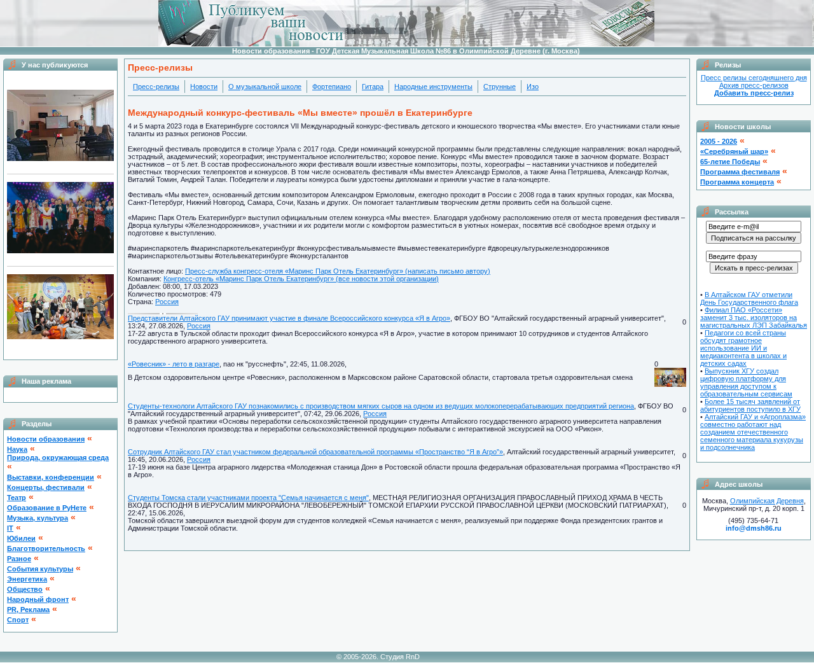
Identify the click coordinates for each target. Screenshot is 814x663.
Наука (17, 449)
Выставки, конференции (50, 477)
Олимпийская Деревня (767, 501)
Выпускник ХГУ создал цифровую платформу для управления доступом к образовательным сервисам (746, 382)
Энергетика (27, 579)
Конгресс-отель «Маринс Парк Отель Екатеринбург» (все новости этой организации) (301, 279)
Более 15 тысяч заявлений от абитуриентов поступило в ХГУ (750, 405)
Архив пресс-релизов (754, 85)
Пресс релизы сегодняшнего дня (754, 77)
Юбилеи (21, 538)
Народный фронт (38, 599)
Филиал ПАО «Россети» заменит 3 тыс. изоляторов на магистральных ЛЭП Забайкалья (753, 317)
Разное (19, 558)
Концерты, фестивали (46, 487)
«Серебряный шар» (734, 151)
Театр (16, 497)
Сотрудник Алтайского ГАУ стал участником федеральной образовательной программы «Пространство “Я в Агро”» (315, 452)
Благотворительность (46, 548)
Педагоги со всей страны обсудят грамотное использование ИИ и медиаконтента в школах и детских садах (743, 348)
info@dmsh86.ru (754, 528)
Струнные (499, 86)
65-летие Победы (730, 161)
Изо (533, 86)
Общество (25, 589)
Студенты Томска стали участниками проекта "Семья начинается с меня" (248, 497)
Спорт (18, 620)
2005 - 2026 (718, 141)
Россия (167, 301)
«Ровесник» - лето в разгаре (173, 364)
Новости (203, 86)
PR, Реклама (28, 609)
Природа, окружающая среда (58, 457)
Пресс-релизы (156, 86)
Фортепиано (331, 86)
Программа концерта (737, 182)
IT (10, 528)
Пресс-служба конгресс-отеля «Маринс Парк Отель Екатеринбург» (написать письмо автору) (337, 271)
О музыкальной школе (264, 86)
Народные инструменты (433, 86)
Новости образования (46, 439)
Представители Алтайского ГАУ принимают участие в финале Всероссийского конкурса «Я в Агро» (289, 318)
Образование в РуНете (46, 508)
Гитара (372, 86)
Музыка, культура (37, 518)
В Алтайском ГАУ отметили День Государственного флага (749, 298)
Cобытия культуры (40, 569)
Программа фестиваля (740, 172)
